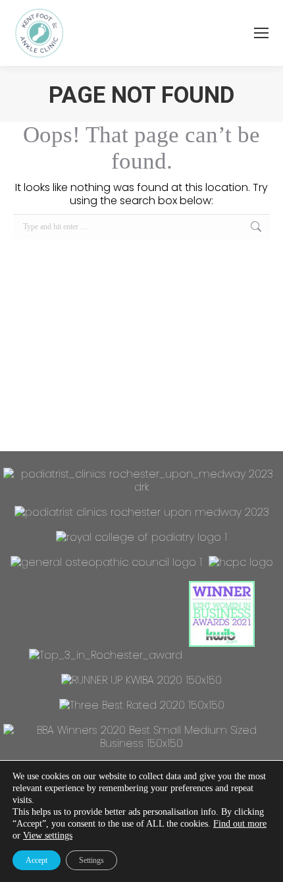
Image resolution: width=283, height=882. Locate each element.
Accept (36, 860)
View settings (47, 836)
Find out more (240, 824)
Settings (91, 860)
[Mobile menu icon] (261, 32)
